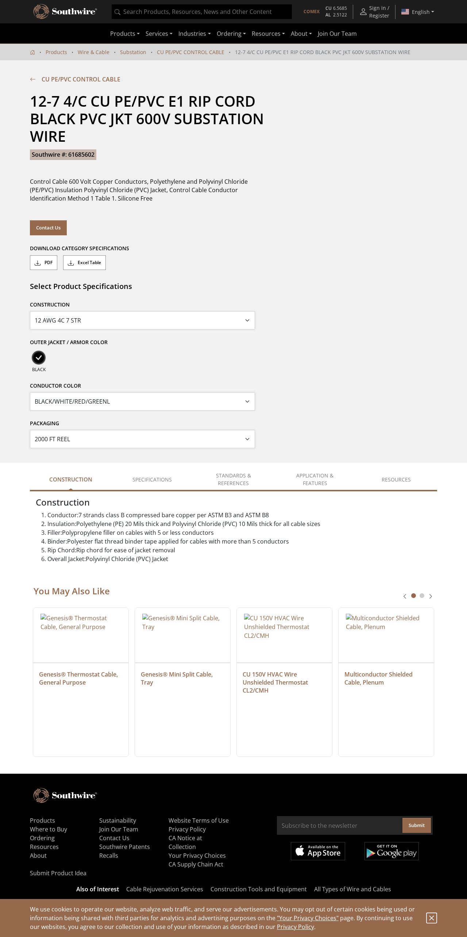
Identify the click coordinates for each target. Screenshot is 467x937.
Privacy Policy (295, 927)
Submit (417, 825)
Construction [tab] (70, 479)
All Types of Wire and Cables (352, 889)
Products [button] (122, 34)
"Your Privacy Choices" (308, 918)
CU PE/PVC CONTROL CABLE (190, 52)
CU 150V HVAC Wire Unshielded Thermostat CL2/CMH (276, 682)
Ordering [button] (229, 34)
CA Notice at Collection (185, 842)
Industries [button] (192, 34)
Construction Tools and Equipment (259, 889)
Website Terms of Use (199, 820)
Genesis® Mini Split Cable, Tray (177, 678)
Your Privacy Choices (197, 856)
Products (56, 52)
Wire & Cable (93, 52)
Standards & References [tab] (233, 479)
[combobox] (202, 11)
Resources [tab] (396, 479)
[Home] (32, 52)
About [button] (299, 34)
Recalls (108, 856)
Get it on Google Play (391, 851)
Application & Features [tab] (314, 479)
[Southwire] (65, 11)
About (38, 856)
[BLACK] (38, 357)
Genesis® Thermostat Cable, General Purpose (79, 678)
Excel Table (89, 262)
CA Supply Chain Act (196, 864)
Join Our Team (337, 34)
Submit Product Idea (58, 873)
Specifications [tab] (152, 479)
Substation (133, 52)
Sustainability (117, 820)
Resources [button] (266, 34)
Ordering (42, 838)
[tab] (413, 595)
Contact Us (48, 227)
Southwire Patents (124, 847)
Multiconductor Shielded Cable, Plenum (379, 678)
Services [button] (157, 34)
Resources (44, 847)
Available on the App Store (318, 851)
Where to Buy (48, 829)
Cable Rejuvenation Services (164, 889)
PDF (48, 262)
